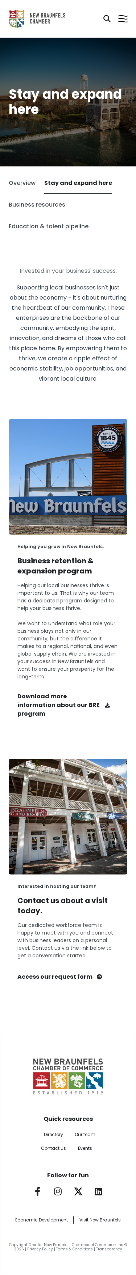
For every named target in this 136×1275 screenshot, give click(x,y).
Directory (53, 1134)
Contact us (53, 1148)
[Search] (107, 19)
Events (85, 1148)
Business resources (37, 204)
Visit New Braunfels (100, 1220)
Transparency (109, 1249)
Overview (22, 183)
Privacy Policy (40, 1249)
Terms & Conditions (74, 1249)
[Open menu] (123, 19)
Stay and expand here (78, 183)
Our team (85, 1134)
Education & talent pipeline (48, 226)
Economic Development (41, 1220)
